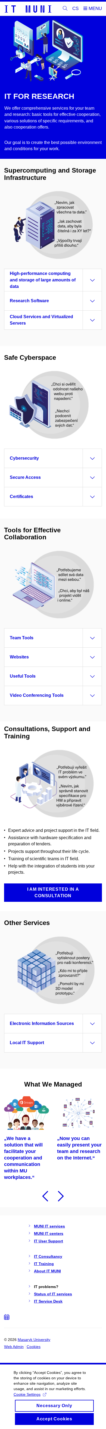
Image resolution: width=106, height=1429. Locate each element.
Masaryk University (34, 1339)
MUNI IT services (49, 1226)
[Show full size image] (53, 783)
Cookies (33, 1346)
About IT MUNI (47, 1271)
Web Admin (14, 1346)
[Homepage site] (27, 9)
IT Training (44, 1264)
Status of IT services (53, 1294)
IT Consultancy (48, 1256)
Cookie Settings (27, 1394)
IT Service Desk (48, 1301)
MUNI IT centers (48, 1233)
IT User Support (48, 1241)
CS (75, 8)
